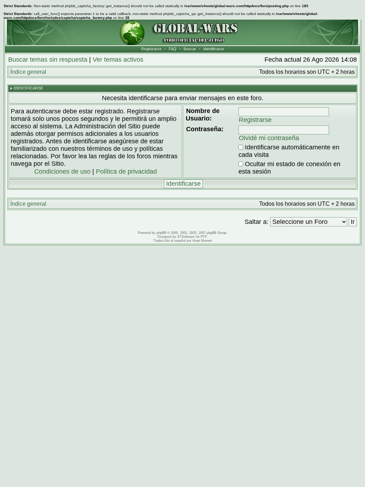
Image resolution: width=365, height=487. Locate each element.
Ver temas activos (118, 59)
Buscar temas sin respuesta (47, 59)
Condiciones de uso (62, 171)
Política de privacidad (126, 171)
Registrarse (151, 49)
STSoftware (186, 237)
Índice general (28, 72)
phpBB (161, 233)
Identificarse (213, 49)
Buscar (190, 49)
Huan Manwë (202, 240)
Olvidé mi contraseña (269, 138)
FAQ (172, 49)
